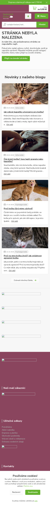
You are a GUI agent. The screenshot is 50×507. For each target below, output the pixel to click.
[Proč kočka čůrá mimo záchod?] (25, 190)
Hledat (42, 24)
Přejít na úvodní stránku (15, 58)
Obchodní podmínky (11, 436)
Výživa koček (19, 108)
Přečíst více (28, 486)
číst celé (9, 124)
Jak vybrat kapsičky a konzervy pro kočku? (24, 112)
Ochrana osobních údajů (13, 441)
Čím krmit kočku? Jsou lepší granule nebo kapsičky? (23, 160)
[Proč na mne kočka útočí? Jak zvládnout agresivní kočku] (25, 237)
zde (36, 501)
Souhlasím (33, 492)
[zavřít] (46, 2)
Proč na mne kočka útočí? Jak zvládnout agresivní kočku (23, 257)
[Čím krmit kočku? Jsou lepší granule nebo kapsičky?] (25, 140)
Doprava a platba (10, 433)
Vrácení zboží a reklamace (13, 439)
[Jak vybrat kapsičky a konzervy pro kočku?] (25, 93)
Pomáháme (7, 427)
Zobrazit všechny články (23, 280)
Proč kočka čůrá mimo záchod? (18, 209)
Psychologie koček (21, 205)
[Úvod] (11, 16)
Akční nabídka (8, 430)
